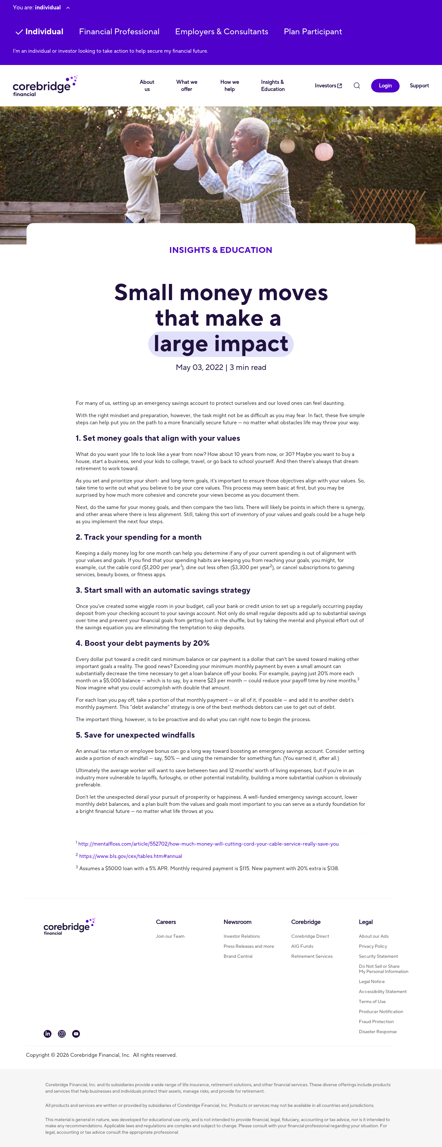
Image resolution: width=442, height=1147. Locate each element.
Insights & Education (273, 85)
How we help (229, 85)
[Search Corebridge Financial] (357, 86)
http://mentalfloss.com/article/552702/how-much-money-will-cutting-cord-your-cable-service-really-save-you (208, 844)
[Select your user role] (68, 8)
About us (147, 85)
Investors (325, 85)
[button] (119, 32)
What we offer (186, 85)
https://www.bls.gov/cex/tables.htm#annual (130, 856)
